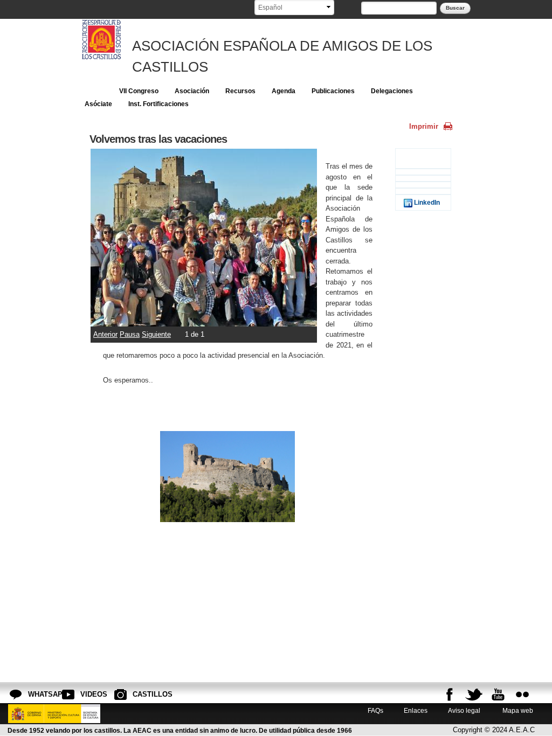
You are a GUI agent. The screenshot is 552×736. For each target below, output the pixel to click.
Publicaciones (333, 91)
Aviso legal (464, 710)
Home (94, 91)
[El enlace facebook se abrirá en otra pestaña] (449, 694)
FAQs (375, 710)
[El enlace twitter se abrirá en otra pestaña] (473, 694)
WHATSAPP (36, 694)
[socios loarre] (204, 321)
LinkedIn (426, 202)
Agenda (283, 91)
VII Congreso (138, 91)
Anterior (105, 334)
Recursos (240, 91)
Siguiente (156, 334)
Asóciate (98, 104)
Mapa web (517, 710)
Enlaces (415, 710)
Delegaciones (392, 91)
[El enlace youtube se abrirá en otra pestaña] (498, 694)
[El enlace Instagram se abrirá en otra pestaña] (522, 694)
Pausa (130, 334)
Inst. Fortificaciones (158, 104)
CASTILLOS (141, 694)
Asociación (192, 91)
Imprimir (423, 126)
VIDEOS (89, 694)
